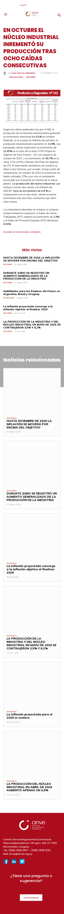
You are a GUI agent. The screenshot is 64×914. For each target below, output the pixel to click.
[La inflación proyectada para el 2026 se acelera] (32, 684)
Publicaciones (16, 77)
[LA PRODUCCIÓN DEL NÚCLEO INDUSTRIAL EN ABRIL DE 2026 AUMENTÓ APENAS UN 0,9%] (32, 754)
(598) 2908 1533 (41, 850)
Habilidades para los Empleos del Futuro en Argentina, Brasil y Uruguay (31, 292)
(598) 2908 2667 (18, 850)
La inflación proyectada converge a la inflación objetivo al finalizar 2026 (28, 308)
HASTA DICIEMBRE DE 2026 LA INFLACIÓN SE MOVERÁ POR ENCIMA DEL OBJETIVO (31, 259)
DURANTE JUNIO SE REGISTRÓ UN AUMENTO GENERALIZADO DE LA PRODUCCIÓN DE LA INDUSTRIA (26, 275)
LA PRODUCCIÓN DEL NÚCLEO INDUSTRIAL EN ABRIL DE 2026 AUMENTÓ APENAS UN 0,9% (29, 787)
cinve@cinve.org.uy (20, 854)
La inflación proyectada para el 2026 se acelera (29, 715)
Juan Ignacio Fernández (23, 73)
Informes (30, 77)
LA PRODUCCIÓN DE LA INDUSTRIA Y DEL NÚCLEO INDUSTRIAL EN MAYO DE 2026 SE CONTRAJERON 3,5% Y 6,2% (32, 324)
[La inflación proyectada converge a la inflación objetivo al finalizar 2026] (32, 536)
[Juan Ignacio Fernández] (5, 73)
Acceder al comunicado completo (22, 231)
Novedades (8, 298)
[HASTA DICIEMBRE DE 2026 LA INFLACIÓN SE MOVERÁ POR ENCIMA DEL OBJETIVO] (32, 391)
